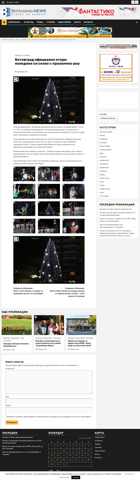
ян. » (58, 470)
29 (52, 464)
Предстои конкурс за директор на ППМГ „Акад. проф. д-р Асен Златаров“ (79, 343)
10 (64, 451)
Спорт (22, 338)
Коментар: (10, 369)
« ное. (50, 470)
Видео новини (64, 22)
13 (82, 451)
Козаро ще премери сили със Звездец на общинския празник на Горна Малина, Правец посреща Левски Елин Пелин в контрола (117, 233)
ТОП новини (26, 55)
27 (82, 460)
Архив (103, 114)
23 (58, 460)
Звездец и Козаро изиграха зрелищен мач (16, 345)
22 (52, 460)
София (102, 185)
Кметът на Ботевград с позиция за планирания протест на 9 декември (28, 291)
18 (70, 455)
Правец (40, 22)
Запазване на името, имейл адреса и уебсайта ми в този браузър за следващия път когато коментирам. (48, 417)
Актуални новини (106, 132)
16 (58, 455)
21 (88, 455)
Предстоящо (104, 178)
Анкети (77, 22)
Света (102, 182)
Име (7, 397)
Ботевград (28, 22)
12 (76, 451)
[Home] (4, 22)
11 (70, 451)
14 (88, 451)
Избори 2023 (104, 160)
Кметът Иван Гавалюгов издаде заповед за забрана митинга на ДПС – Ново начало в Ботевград (67, 292)
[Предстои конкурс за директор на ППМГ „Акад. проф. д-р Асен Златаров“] (81, 325)
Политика (103, 171)
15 (52, 455)
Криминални (104, 168)
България (103, 143)
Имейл (8, 405)
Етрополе (50, 22)
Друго (102, 153)
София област (14, 22)
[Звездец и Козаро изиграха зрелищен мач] (17, 325)
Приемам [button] (76, 477)
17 (64, 455)
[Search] (136, 22)
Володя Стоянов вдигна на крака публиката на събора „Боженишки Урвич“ (48, 343)
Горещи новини (47, 338)
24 (64, 460)
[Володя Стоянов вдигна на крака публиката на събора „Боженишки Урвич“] (49, 325)
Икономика (104, 164)
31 (64, 464)
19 (76, 455)
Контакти (88, 22)
